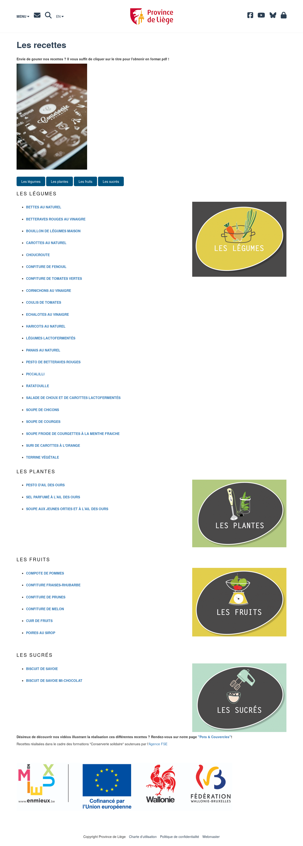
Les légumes (30, 181)
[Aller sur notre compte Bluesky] (273, 16)
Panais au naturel (43, 350)
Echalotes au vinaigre (47, 314)
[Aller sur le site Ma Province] (284, 16)
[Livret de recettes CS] (151, 117)
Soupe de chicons (42, 409)
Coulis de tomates (43, 302)
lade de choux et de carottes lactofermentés (73, 397)
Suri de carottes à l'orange (53, 445)
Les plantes (59, 181)
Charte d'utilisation (143, 836)
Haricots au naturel (46, 326)
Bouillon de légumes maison (53, 230)
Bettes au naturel (43, 207)
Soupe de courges (43, 421)
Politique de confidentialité (179, 836)
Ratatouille (37, 385)
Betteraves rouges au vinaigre (55, 219)
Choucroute (38, 254)
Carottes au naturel (46, 242)
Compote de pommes (45, 573)
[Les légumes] (239, 239)
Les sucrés (111, 181)
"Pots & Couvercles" (214, 736)
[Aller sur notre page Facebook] (250, 16)
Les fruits (85, 181)
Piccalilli (35, 374)
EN (59, 16)
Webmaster (211, 836)
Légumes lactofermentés (50, 338)
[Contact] (37, 16)
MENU (22, 16)
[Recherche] (48, 16)
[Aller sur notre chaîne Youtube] (261, 16)
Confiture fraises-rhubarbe (53, 585)
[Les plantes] (239, 513)
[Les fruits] (239, 602)
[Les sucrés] (239, 697)
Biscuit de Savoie (42, 668)
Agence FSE (158, 743)
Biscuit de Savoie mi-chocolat (54, 680)
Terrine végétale (42, 457)
